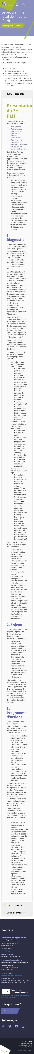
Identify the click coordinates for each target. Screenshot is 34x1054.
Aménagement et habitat (12, 26)
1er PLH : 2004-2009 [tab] (16, 913)
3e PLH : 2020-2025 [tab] (15, 94)
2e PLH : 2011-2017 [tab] (15, 905)
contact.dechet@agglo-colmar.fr (11, 975)
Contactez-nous (9, 1011)
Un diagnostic (15, 127)
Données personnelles (25, 1045)
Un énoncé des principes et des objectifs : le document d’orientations (16, 133)
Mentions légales (27, 1041)
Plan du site (28, 1047)
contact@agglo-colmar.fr (9, 951)
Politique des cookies (26, 1043)
